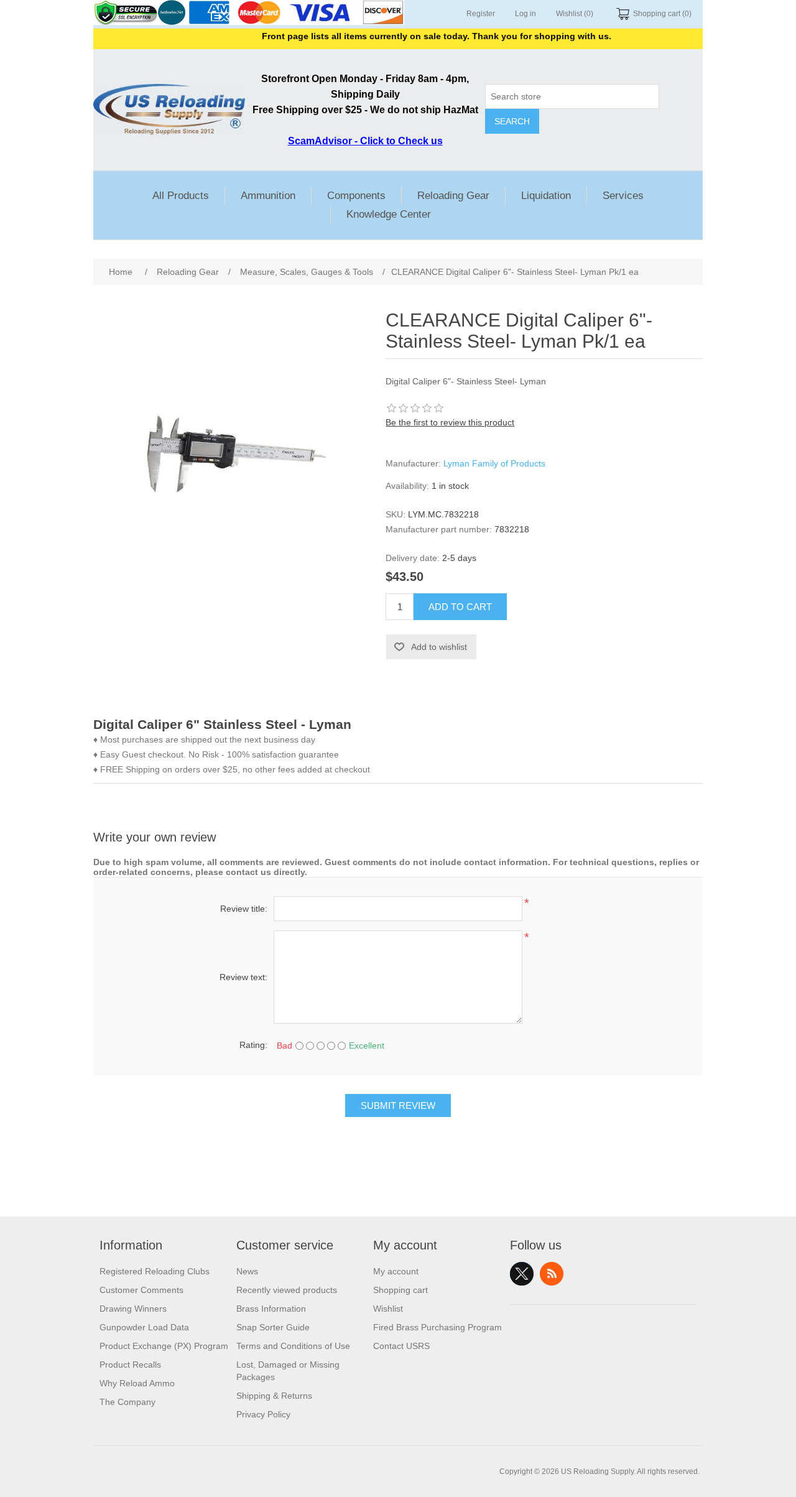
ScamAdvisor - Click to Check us (365, 141)
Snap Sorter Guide (273, 1327)
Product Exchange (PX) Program (164, 1346)
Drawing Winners (133, 1309)
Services (623, 196)
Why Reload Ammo (137, 1383)
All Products (180, 196)
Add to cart (460, 606)
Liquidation (546, 196)
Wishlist (388, 1309)
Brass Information (271, 1309)
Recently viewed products (286, 1290)
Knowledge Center (388, 214)
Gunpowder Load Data (144, 1327)
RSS (551, 1274)
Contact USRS (401, 1346)
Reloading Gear (453, 196)
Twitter (522, 1274)
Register (480, 13)
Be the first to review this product (450, 422)
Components (356, 196)
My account (396, 1271)
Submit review (398, 1105)
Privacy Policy (263, 1414)
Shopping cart (400, 1290)
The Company (127, 1402)
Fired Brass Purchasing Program (437, 1327)
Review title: (243, 909)
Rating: (253, 1045)
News (247, 1271)
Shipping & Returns (274, 1396)
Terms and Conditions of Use (293, 1346)
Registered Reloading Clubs (155, 1271)
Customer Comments (141, 1290)
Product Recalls (130, 1365)
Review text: (243, 977)
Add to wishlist (439, 647)
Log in (525, 13)
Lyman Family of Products (494, 463)
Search (512, 121)
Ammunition (268, 196)
